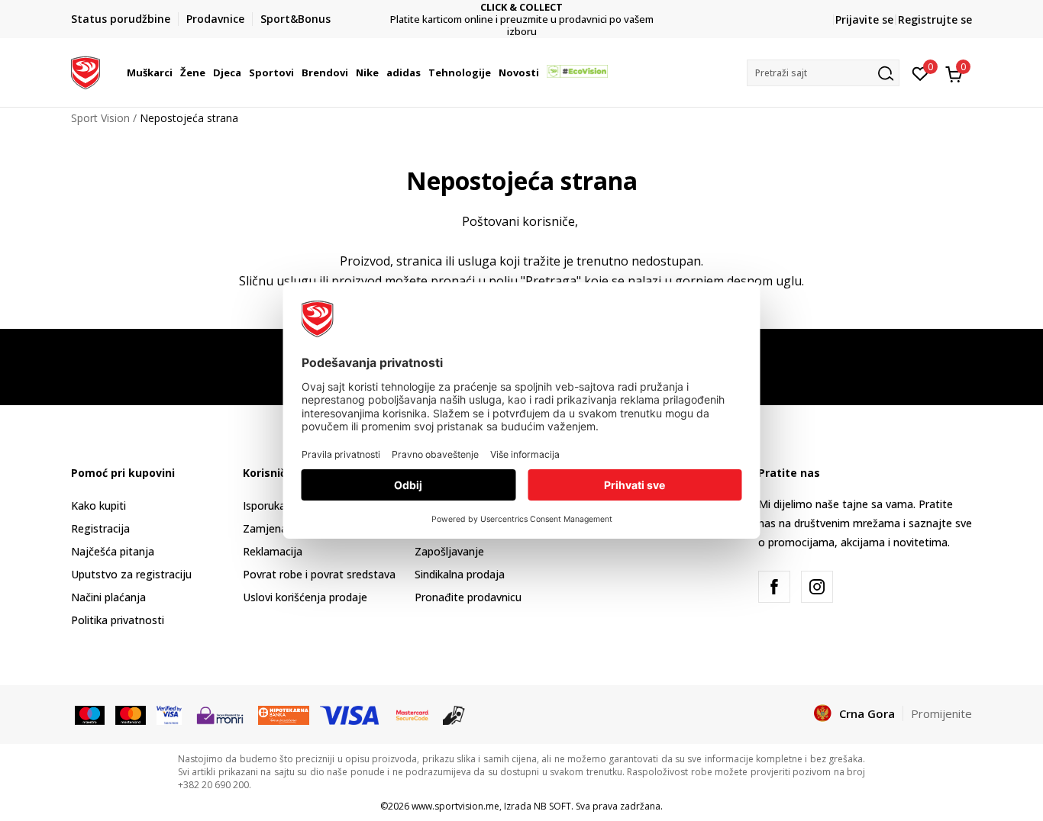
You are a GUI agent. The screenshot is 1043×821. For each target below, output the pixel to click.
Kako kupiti (98, 505)
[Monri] (219, 714)
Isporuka (264, 505)
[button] (174, 72)
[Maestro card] (90, 714)
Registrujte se (935, 19)
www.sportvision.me (455, 806)
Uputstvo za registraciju (131, 574)
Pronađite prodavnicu (468, 597)
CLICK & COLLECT (521, 7)
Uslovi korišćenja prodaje (305, 597)
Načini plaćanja (108, 597)
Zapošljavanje (449, 551)
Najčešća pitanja (112, 551)
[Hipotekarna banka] (283, 714)
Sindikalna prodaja (460, 574)
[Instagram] (817, 586)
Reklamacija (272, 551)
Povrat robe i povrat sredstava (319, 574)
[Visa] (169, 714)
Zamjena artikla (282, 528)
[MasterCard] (412, 714)
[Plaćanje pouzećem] (454, 714)
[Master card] (130, 714)
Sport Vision (100, 118)
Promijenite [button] (941, 713)
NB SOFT (552, 806)
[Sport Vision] (85, 71)
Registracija (100, 528)
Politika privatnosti (117, 620)
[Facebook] (774, 586)
